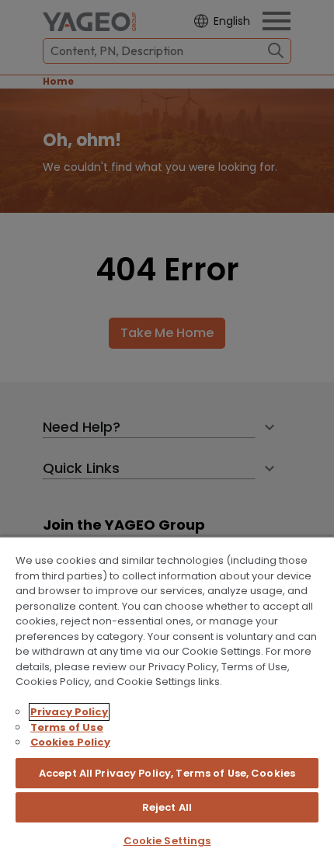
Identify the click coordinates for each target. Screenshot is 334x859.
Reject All (167, 807)
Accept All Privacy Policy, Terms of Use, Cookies (167, 773)
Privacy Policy (69, 711)
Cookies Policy (70, 742)
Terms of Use (66, 727)
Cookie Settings (167, 840)
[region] (167, 697)
